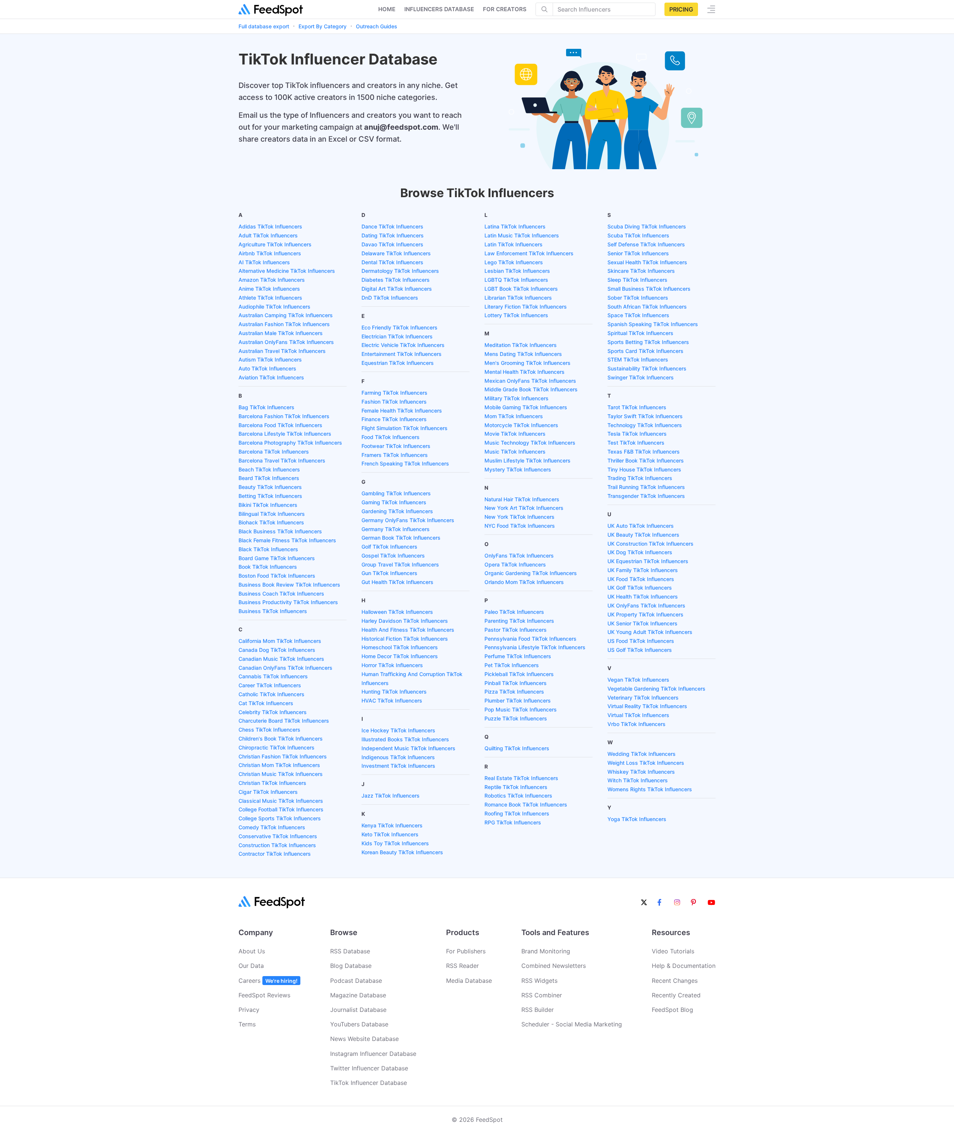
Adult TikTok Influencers (268, 235)
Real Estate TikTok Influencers (521, 778)
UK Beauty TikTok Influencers (643, 534)
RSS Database (350, 951)
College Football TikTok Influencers (280, 809)
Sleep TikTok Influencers (637, 280)
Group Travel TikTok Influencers (400, 564)
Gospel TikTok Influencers (393, 555)
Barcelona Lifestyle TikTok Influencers (284, 433)
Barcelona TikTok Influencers (273, 451)
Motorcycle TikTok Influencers (521, 425)
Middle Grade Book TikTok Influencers (531, 389)
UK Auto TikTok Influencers (640, 526)
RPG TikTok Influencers (512, 822)
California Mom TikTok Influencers (279, 641)
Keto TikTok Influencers (389, 834)
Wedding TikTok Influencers (641, 754)
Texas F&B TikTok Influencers (643, 451)
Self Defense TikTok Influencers (646, 244)
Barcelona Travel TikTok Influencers (281, 460)
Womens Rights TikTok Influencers (649, 789)
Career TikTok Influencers (269, 685)
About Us (251, 951)
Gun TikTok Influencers (389, 573)
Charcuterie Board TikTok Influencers (283, 720)
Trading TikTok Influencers (639, 478)
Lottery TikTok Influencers (516, 315)
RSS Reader (462, 965)
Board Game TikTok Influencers (276, 558)
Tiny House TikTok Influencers (644, 469)
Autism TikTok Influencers (270, 359)
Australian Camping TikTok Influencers (285, 315)
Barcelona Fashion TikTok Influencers (283, 416)
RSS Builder (537, 1009)
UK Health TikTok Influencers (642, 596)
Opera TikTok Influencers (515, 564)
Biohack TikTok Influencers (271, 522)
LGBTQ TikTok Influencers (516, 280)
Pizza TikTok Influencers (514, 691)
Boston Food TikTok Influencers (276, 575)
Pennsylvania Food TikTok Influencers (530, 638)
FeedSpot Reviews (264, 995)
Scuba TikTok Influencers (638, 235)
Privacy (248, 1009)
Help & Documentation (684, 965)
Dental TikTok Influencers (392, 262)
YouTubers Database (359, 1024)
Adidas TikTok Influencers (270, 226)
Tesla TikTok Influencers (637, 433)
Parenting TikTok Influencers (519, 621)
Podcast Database (356, 980)
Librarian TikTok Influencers (518, 297)
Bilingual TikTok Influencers (271, 514)
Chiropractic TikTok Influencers (276, 747)
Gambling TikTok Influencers (396, 493)
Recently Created (676, 995)
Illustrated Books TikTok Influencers (405, 739)
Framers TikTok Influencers (394, 455)
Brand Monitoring (545, 951)
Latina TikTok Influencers (515, 226)
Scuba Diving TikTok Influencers (646, 226)
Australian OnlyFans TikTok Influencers (286, 342)
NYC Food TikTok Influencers (519, 526)
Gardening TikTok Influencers (397, 511)
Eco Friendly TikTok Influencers (399, 327)
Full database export (263, 26)
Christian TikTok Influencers (272, 783)
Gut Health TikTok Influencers (397, 582)
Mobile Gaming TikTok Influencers (525, 407)
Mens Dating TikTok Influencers (523, 354)
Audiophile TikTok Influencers (274, 306)
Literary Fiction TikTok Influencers (525, 306)
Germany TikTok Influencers (395, 529)
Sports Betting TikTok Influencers (648, 342)
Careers (267, 980)
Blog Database (351, 965)
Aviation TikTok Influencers (271, 377)
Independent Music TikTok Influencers (408, 748)
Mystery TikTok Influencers (517, 469)
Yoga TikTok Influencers (636, 819)
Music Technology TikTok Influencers (529, 442)
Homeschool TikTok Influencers (399, 647)
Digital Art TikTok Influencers (396, 288)
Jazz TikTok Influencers (390, 795)
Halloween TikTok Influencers (397, 612)
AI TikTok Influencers (264, 262)
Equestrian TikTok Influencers (397, 363)
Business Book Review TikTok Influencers (289, 584)
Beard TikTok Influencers (268, 478)
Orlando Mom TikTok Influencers (524, 582)
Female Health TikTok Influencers (401, 410)
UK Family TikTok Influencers (642, 570)
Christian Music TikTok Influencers (280, 774)
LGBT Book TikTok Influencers (521, 288)
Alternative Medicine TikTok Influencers (286, 271)
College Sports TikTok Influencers (279, 818)
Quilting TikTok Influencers (516, 748)
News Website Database (364, 1038)
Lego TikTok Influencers (513, 262)
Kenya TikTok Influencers (392, 825)
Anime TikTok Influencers (269, 288)
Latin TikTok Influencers (513, 244)
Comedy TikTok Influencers (271, 827)
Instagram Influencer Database (373, 1053)
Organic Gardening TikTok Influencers (530, 573)
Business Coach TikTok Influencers (281, 593)
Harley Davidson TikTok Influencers (404, 621)
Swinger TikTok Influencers (640, 377)
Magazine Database (358, 995)
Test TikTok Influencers (635, 442)
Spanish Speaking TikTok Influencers (652, 324)
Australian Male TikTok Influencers (280, 333)
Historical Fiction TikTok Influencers (404, 638)
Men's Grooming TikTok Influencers (527, 363)
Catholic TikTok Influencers (271, 694)
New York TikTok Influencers (519, 517)
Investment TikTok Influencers (398, 766)
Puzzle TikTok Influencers (515, 718)
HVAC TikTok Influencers (391, 700)
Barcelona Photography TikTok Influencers (290, 442)
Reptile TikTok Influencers (515, 787)
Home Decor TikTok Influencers (399, 656)
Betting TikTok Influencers (270, 496)
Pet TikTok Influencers (511, 665)
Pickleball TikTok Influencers (519, 674)
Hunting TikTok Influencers (394, 691)
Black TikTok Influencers (268, 549)
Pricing (681, 9)
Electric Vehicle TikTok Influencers (403, 345)
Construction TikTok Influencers (277, 845)
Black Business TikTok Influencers (280, 531)
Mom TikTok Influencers (513, 416)
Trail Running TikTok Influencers (646, 487)
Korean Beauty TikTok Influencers (402, 852)
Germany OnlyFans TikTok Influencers (407, 520)
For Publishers (466, 951)
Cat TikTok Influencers (265, 703)
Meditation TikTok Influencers (520, 345)
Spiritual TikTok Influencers (640, 333)
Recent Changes (675, 980)
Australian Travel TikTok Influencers (282, 351)
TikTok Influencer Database (368, 1082)
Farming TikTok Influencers (394, 392)
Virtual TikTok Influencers (638, 715)
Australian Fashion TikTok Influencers (284, 324)
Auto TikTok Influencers (267, 368)
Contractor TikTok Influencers (274, 853)
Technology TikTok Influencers (644, 425)
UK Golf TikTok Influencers (639, 587)
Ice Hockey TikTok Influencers (398, 730)
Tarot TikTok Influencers (636, 407)
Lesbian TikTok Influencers (517, 271)
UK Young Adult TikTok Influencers (649, 632)
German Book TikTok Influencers (400, 537)
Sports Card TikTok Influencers (645, 351)
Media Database (469, 980)
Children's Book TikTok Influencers (280, 738)
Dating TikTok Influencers (392, 235)
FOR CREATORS (505, 9)
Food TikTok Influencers (390, 437)
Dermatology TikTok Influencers (400, 271)
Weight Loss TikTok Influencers (645, 763)
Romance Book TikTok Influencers (525, 804)
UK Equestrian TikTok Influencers (647, 561)
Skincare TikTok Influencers (641, 271)
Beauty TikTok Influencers (270, 487)
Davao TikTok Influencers (392, 244)
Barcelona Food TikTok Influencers (280, 425)
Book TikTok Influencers (267, 567)
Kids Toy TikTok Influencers (395, 843)
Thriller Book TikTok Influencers (645, 460)
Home (386, 9)
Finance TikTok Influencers (394, 419)
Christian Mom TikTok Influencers (279, 765)
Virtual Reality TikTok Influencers (647, 706)
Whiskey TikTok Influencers (641, 772)
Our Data (251, 965)
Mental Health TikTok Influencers (524, 372)
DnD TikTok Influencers (389, 297)
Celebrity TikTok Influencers (272, 712)
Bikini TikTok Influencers (267, 505)
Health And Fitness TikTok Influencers (407, 630)
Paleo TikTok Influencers (514, 612)
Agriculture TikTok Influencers (275, 244)
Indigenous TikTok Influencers (398, 757)
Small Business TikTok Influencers (649, 288)
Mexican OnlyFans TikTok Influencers (530, 381)
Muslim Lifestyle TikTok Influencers (527, 460)
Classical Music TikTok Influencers (280, 801)
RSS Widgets (539, 980)
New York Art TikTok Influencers (523, 508)
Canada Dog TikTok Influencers (276, 650)
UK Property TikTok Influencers (645, 614)
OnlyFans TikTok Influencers (519, 555)
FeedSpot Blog (672, 1009)
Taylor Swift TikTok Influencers (645, 416)
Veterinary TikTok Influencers (643, 697)
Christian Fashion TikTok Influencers (282, 756)
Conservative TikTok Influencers (277, 836)
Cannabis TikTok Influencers (273, 676)
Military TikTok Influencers (516, 398)
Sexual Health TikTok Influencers (647, 262)
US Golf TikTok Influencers (639, 650)
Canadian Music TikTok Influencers (281, 659)
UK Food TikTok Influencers (640, 579)
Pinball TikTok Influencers (515, 683)
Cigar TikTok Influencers (268, 792)
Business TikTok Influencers (272, 611)
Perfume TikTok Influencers (517, 656)
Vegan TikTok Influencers (638, 679)
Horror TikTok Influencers (392, 665)
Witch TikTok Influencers (637, 780)
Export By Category (322, 26)
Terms (247, 1024)
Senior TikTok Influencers (638, 253)
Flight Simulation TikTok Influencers (404, 428)
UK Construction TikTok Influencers (650, 543)
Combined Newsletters (553, 965)
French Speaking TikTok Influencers (405, 463)
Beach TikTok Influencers (269, 469)
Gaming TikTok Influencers (393, 502)
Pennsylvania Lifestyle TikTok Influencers (534, 647)
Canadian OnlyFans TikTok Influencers (285, 668)
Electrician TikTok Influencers (397, 336)
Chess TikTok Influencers (269, 729)
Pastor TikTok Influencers (515, 630)
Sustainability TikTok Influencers (646, 368)
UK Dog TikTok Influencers (639, 552)
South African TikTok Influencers (647, 306)
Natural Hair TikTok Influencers (521, 499)
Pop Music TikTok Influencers (520, 709)
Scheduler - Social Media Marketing (571, 1024)
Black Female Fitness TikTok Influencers (287, 540)
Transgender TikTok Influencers (646, 496)
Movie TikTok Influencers (515, 433)
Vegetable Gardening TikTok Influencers (656, 688)
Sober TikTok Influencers (637, 297)
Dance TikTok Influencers (392, 226)
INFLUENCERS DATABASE (439, 9)
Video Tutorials (673, 951)
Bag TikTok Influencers (266, 407)
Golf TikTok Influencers (389, 546)
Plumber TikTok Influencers (517, 700)
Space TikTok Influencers (638, 315)
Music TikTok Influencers (515, 451)
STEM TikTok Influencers (637, 359)
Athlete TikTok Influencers (270, 297)
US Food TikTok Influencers (640, 641)
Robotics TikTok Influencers (518, 795)
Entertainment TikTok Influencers (401, 354)
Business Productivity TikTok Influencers (288, 602)
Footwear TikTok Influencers (395, 446)
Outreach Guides (376, 26)
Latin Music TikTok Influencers (521, 235)
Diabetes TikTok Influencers (395, 280)
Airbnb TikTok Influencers (269, 253)
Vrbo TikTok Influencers (636, 724)
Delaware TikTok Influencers (396, 253)
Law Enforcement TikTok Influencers (529, 253)
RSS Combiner (541, 995)
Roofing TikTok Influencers (516, 813)
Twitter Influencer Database (369, 1068)
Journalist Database (358, 1009)
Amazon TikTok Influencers (271, 280)
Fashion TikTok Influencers (394, 401)
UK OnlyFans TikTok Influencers (646, 605)
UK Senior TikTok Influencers (642, 623)
